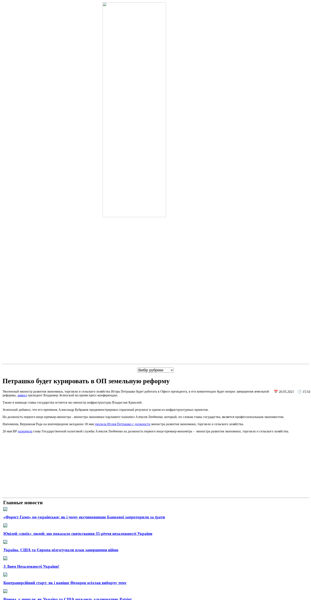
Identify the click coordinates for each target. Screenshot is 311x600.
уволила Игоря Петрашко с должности (122, 424)
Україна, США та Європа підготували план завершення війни (60, 550)
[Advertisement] (155, 466)
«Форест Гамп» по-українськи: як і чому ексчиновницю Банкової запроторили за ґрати (84, 517)
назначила (25, 431)
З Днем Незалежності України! (31, 566)
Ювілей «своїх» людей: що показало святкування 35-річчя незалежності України (77, 533)
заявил (22, 395)
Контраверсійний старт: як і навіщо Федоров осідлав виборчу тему (65, 583)
